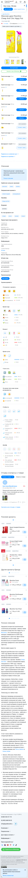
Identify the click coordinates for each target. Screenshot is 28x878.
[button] (3, 62)
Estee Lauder (6, 751)
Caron (17, 749)
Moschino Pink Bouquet (16, 594)
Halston (21, 749)
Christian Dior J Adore (16, 555)
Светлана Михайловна (10, 486)
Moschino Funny (14, 580)
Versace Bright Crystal (16, 541)
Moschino (4, 632)
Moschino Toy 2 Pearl (16, 609)
